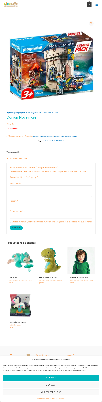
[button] (91, 23)
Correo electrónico (18, 211)
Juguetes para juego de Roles (18, 113)
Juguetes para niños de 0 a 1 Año (44, 113)
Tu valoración (17, 183)
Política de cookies (42, 398)
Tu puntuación (17, 177)
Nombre (14, 201)
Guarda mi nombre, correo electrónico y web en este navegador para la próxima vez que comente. (52, 222)
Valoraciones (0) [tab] (13, 152)
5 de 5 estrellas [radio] (37, 177)
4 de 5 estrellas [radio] (35, 177)
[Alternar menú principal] (96, 4)
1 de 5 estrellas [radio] (27, 177)
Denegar (51, 385)
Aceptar (51, 378)
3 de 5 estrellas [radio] (32, 177)
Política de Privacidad (57, 398)
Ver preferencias (51, 392)
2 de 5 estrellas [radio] (29, 177)
